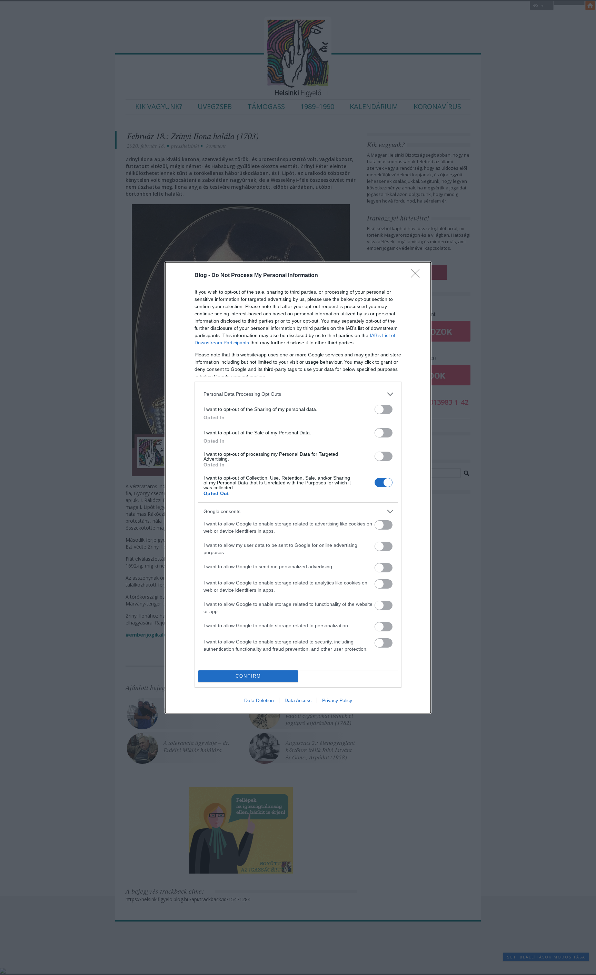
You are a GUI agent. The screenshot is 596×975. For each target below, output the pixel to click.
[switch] (384, 409)
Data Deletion (259, 700)
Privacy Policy (337, 700)
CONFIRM (248, 676)
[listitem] (298, 394)
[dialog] (298, 487)
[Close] (417, 275)
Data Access (298, 700)
